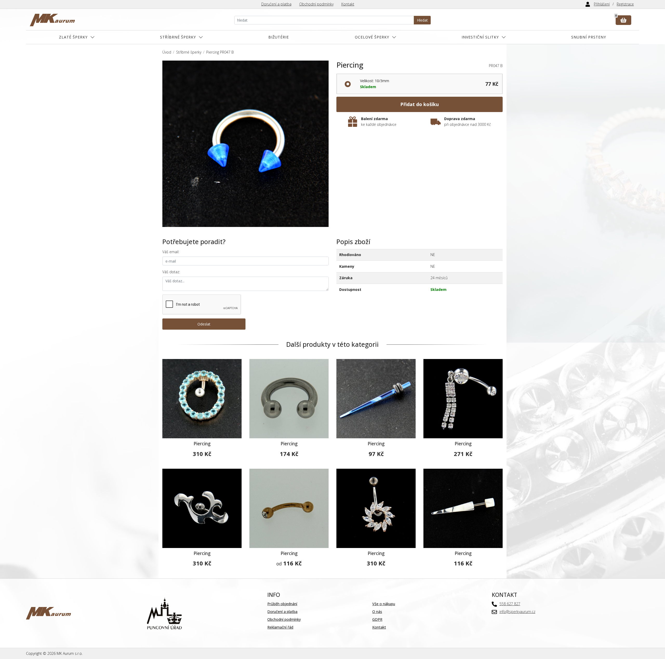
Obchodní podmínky (316, 4)
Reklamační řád (280, 627)
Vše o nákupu (383, 603)
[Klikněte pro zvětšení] (245, 144)
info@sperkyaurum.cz (517, 611)
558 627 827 (510, 603)
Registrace (625, 4)
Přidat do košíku (419, 104)
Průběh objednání (282, 603)
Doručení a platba (276, 4)
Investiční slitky (480, 37)
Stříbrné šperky (178, 37)
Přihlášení (602, 4)
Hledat (422, 20)
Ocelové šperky (372, 37)
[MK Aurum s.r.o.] (48, 612)
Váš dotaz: (171, 271)
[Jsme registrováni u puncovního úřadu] (164, 612)
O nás (377, 611)
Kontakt (347, 4)
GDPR (377, 619)
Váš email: (170, 251)
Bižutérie (278, 37)
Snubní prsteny (588, 37)
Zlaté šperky (73, 37)
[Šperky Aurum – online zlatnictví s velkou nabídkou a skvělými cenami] (52, 20)
